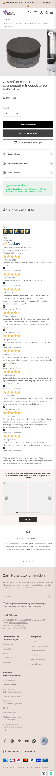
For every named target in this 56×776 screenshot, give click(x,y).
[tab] (17, 512)
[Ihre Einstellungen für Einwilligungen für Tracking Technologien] (51, 773)
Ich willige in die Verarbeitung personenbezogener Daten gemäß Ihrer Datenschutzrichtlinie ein (25, 605)
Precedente (8, 253)
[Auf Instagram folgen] (12, 741)
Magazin (6, 653)
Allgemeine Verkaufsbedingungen (12, 702)
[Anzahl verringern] (6, 113)
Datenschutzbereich (11, 696)
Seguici (28, 519)
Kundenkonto (9, 662)
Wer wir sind (8, 644)
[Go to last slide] (6, 498)
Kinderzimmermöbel (40, 646)
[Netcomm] (43, 741)
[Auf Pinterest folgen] (19, 741)
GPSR (5, 708)
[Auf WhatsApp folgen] (34, 741)
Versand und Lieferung (12, 680)
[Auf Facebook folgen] (5, 741)
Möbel (33, 642)
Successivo (18, 253)
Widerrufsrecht (9, 685)
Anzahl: (6, 108)
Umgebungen (37, 664)
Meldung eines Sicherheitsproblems (12, 690)
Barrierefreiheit (9, 712)
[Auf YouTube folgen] (27, 741)
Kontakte (7, 649)
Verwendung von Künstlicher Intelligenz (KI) (12, 727)
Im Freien (35, 655)
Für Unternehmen (11, 658)
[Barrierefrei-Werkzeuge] (44, 773)
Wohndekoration (38, 651)
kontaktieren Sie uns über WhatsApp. (28, 191)
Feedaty (38, 463)
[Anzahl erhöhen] (17, 113)
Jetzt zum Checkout (28, 133)
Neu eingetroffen (38, 659)
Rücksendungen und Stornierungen (12, 718)
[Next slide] (49, 498)
